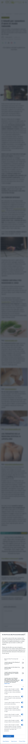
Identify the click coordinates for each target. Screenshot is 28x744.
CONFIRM (8, 736)
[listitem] (14, 659)
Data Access (14, 741)
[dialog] (14, 688)
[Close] (25, 634)
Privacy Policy (22, 741)
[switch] (22, 663)
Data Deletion (6, 741)
